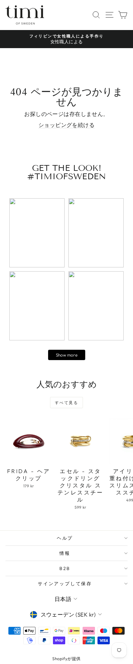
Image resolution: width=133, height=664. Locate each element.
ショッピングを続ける (66, 124)
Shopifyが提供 (66, 658)
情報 (64, 553)
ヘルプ (65, 538)
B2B (64, 568)
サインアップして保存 (65, 583)
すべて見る (66, 402)
